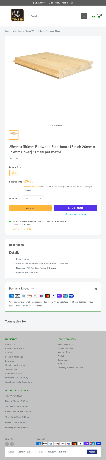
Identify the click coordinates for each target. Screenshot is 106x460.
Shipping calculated (32, 186)
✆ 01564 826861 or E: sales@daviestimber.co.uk (53, 3)
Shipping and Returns (15, 365)
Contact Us (10, 344)
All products (17, 31)
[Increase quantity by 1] (40, 198)
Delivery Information (14, 348)
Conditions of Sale (13, 373)
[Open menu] (6, 16)
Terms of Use (11, 369)
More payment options (75, 214)
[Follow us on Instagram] (12, 444)
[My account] (93, 16)
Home (7, 31)
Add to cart (30, 208)
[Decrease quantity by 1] (27, 198)
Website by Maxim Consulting (18, 382)
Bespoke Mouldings (14, 356)
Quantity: (13, 198)
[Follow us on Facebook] (7, 444)
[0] (98, 16)
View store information (23, 228)
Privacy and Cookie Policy (16, 377)
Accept (92, 452)
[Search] (84, 16)
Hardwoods (10, 361)
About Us (9, 352)
